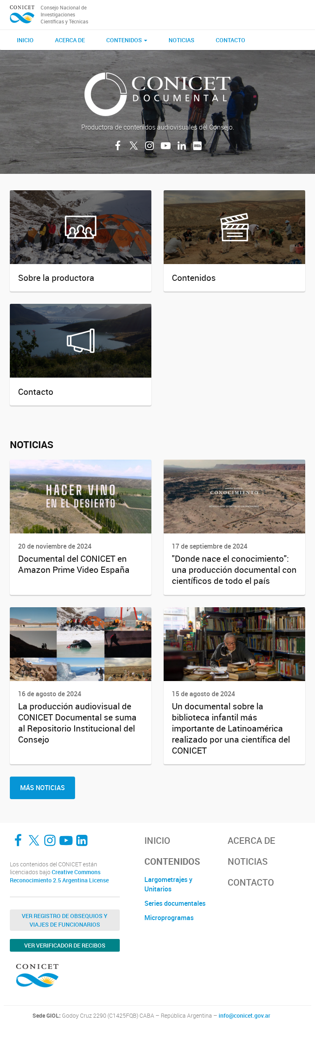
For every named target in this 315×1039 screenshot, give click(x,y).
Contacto (230, 40)
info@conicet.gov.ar (244, 1015)
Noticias (181, 40)
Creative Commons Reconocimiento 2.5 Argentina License (59, 876)
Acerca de (70, 40)
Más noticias (42, 787)
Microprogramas (169, 917)
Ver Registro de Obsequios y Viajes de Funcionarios (64, 920)
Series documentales (174, 903)
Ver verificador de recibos (64, 945)
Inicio (25, 40)
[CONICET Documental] (22, 15)
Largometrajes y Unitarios (168, 884)
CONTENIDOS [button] (124, 40)
